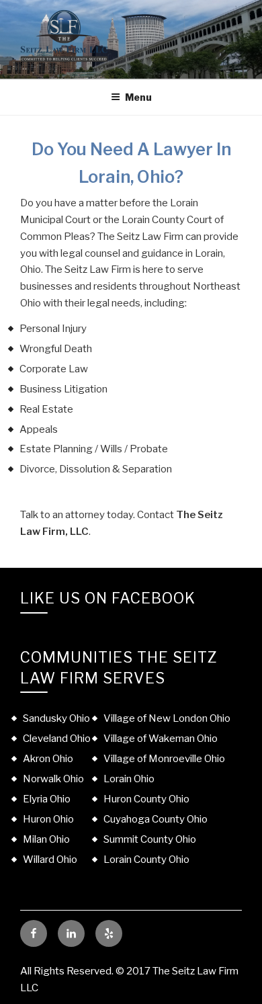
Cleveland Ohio (57, 739)
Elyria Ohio (47, 799)
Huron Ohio (48, 819)
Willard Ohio (50, 859)
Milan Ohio (46, 839)
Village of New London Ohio (166, 718)
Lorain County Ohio (146, 859)
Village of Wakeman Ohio (160, 739)
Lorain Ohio (129, 779)
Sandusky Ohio (56, 718)
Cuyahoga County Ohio (155, 819)
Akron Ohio (48, 759)
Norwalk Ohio (53, 779)
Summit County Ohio (149, 839)
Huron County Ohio (146, 799)
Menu (138, 97)
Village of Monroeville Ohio (164, 759)
